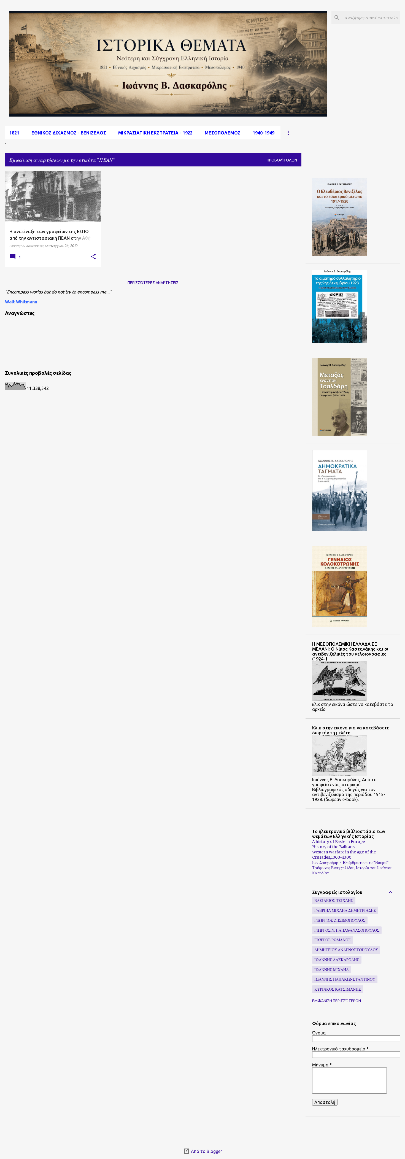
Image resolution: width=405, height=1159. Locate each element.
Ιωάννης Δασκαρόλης (336, 959)
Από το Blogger (206, 1151)
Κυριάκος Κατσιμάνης (337, 989)
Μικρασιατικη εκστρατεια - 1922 (155, 132)
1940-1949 (263, 132)
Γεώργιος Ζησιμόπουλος (339, 920)
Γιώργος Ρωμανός (332, 939)
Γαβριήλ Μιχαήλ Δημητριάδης (345, 910)
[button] (93, 256)
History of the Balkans (333, 846)
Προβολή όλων (282, 160)
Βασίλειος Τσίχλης (333, 900)
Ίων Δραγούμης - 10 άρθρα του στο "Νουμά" (350, 862)
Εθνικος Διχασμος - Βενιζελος (68, 132)
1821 (14, 132)
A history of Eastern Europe (338, 841)
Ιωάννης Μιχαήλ (331, 969)
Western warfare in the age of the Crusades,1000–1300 (344, 855)
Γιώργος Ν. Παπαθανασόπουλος (346, 930)
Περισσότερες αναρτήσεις (153, 283)
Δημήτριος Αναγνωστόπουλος (346, 949)
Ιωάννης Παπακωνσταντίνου (344, 979)
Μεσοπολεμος (223, 132)
